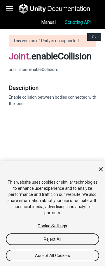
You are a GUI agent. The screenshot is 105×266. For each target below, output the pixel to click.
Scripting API (78, 22)
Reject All (52, 239)
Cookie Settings (52, 226)
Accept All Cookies (52, 255)
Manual (48, 22)
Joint (19, 56)
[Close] (100, 169)
